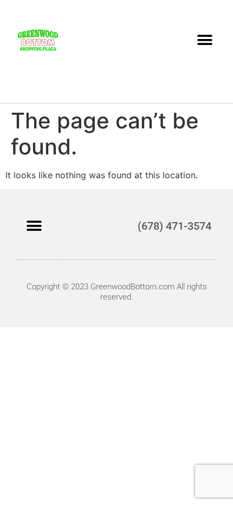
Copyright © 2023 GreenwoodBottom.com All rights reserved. (117, 292)
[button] (204, 40)
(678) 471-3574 (174, 225)
